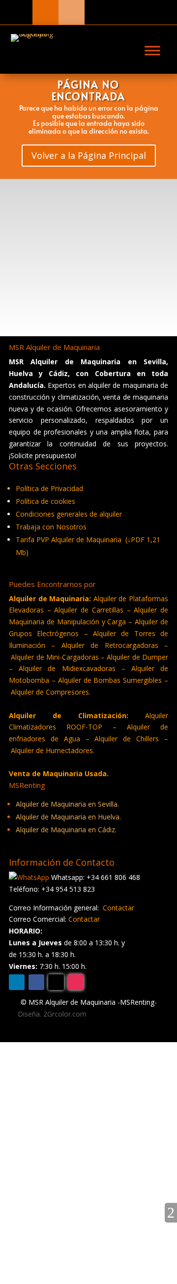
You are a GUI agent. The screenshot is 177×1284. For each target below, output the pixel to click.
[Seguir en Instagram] (76, 982)
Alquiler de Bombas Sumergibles (110, 680)
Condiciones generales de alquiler (69, 514)
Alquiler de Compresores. (50, 692)
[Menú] (152, 51)
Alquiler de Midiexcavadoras (67, 668)
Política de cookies (45, 501)
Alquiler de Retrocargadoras (109, 645)
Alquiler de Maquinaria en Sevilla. (67, 804)
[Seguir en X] (56, 982)
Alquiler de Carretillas (88, 609)
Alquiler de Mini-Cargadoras (56, 657)
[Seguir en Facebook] (36, 982)
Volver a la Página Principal (88, 155)
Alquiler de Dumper (137, 657)
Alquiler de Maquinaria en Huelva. (68, 816)
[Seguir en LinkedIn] (17, 982)
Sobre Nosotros (41, 1083)
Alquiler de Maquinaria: (50, 598)
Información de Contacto (57, 1067)
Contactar (118, 907)
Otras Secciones (41, 1051)
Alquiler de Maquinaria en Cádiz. (66, 829)
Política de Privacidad (49, 488)
